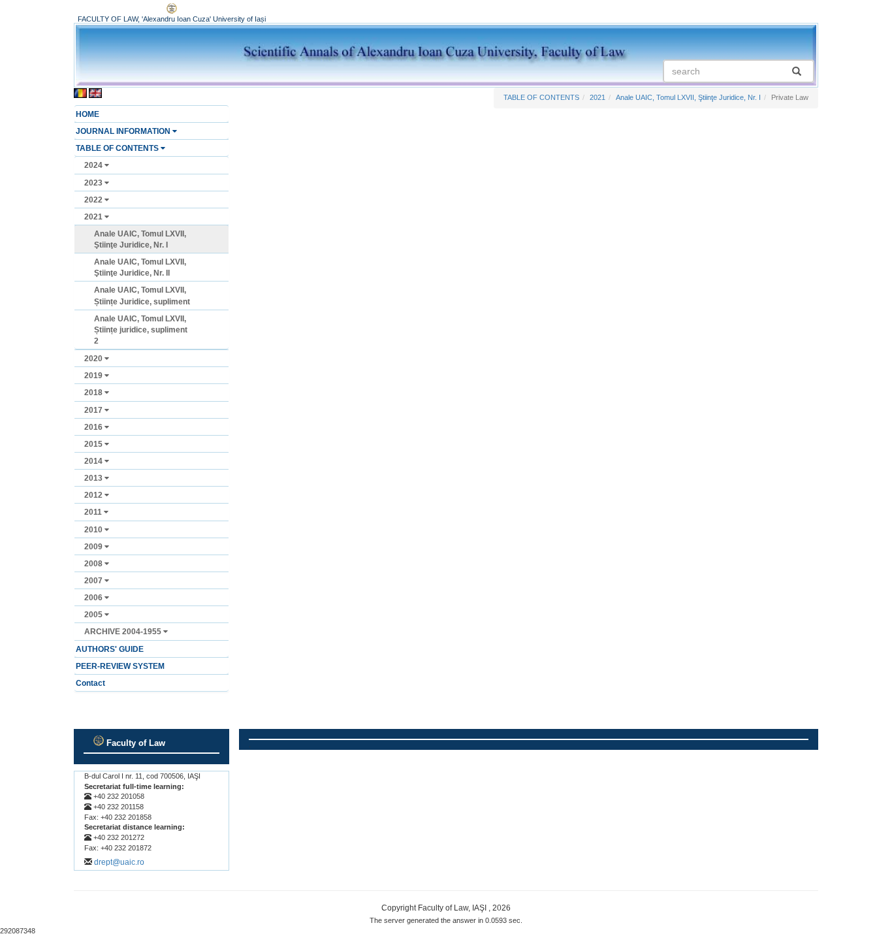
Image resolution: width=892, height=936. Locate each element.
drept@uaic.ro (119, 862)
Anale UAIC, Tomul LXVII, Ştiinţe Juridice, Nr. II (140, 267)
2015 (94, 444)
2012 (94, 495)
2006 (94, 597)
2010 (94, 529)
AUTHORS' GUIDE (110, 649)
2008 (94, 563)
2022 (94, 199)
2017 (94, 410)
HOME (87, 114)
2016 (94, 427)
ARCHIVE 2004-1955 (123, 631)
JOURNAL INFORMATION (124, 131)
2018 (94, 392)
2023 (94, 182)
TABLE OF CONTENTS (118, 148)
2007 (94, 580)
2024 (94, 165)
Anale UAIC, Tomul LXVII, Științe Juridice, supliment (142, 295)
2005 (94, 614)
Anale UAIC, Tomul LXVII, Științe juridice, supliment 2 (140, 330)
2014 (94, 461)
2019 (94, 375)
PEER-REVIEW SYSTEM (120, 666)
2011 (94, 512)
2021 (94, 216)
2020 (94, 358)
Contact (90, 683)
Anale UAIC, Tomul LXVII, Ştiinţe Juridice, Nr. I (140, 239)
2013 (94, 478)
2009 (94, 546)
